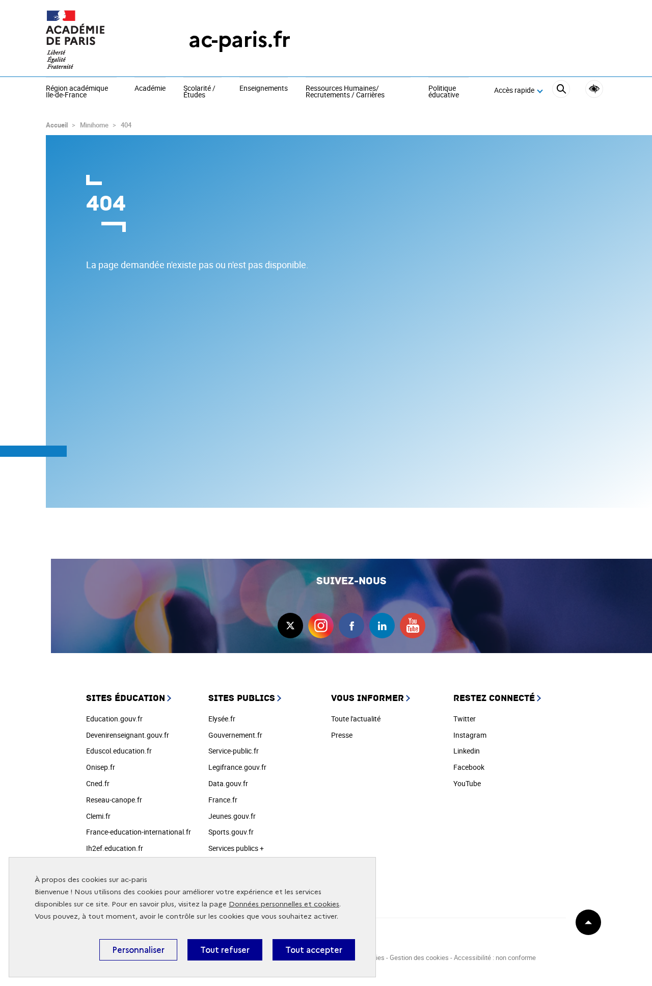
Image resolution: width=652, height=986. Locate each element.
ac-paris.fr (239, 39)
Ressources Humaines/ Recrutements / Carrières (345, 92)
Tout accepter (313, 950)
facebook (351, 625)
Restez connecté (494, 698)
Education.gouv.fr (114, 718)
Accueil (57, 124)
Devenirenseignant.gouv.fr (127, 735)
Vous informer (367, 698)
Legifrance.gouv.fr (237, 767)
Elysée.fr (221, 718)
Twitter (464, 718)
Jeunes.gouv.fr (232, 816)
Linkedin (466, 751)
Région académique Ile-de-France (77, 92)
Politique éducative (443, 92)
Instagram (469, 735)
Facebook (468, 767)
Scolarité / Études (199, 92)
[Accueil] (97, 39)
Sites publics (241, 698)
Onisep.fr (100, 767)
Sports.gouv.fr (231, 832)
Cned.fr (98, 783)
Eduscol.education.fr (119, 751)
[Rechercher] (561, 90)
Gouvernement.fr (235, 735)
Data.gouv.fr (228, 783)
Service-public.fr (233, 751)
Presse (341, 735)
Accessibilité (594, 89)
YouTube (467, 783)
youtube (412, 625)
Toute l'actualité (356, 718)
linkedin (382, 625)
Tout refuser (225, 950)
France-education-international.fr (138, 832)
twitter (290, 625)
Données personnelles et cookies (284, 904)
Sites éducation (125, 698)
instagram (321, 625)
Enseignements (263, 88)
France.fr (222, 800)
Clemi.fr (98, 816)
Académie (150, 88)
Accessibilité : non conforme (495, 957)
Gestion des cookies (419, 957)
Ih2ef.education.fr (114, 848)
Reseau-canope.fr (114, 800)
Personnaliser (138, 950)
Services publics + (236, 848)
